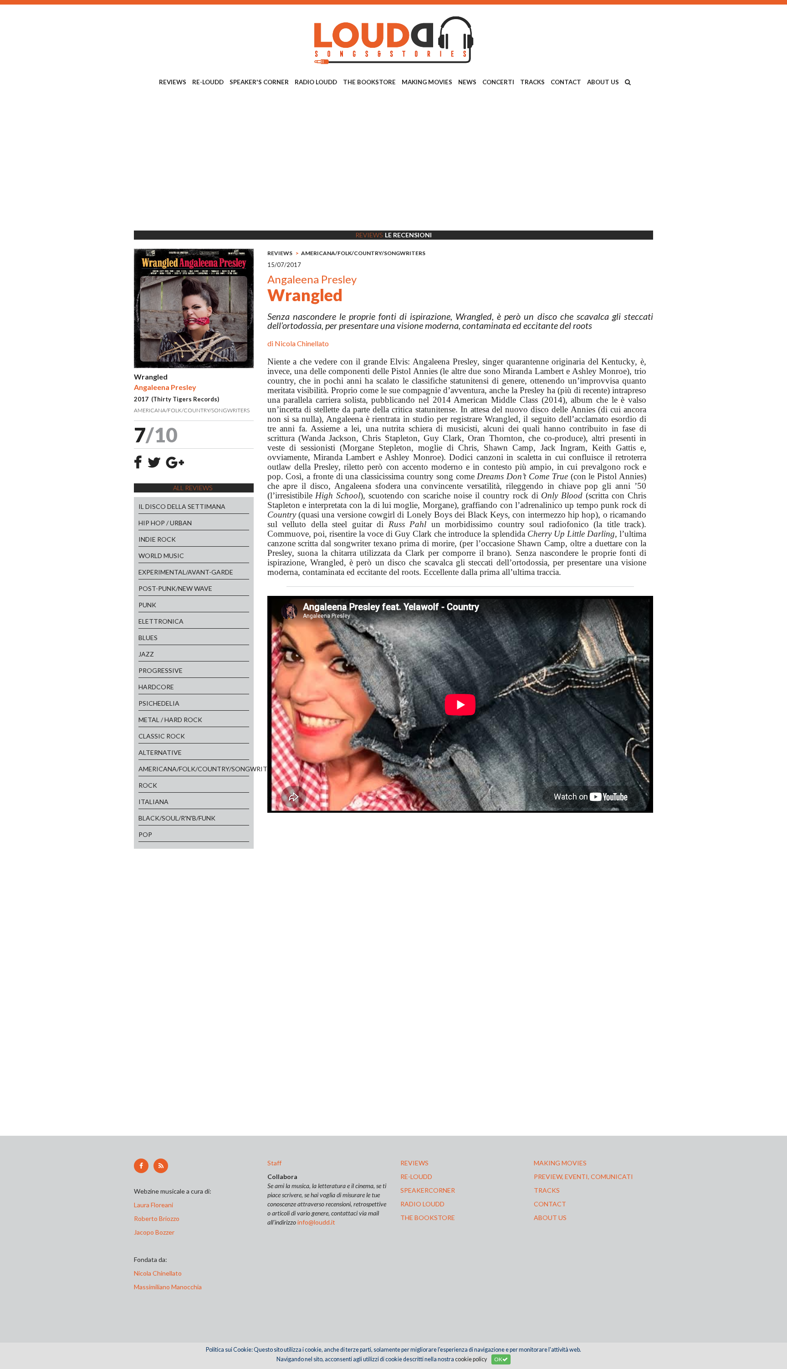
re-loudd (416, 1176)
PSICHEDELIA (158, 703)
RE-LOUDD (208, 82)
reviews (414, 1163)
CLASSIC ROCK (161, 736)
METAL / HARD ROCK (170, 719)
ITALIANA (153, 801)
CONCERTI (498, 82)
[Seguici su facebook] (141, 1166)
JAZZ (146, 654)
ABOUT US (603, 82)
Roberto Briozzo (156, 1218)
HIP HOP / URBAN (165, 523)
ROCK (147, 785)
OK (498, 1359)
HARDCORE (156, 687)
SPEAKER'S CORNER (259, 82)
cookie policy (471, 1359)
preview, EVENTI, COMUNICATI (583, 1176)
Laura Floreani (155, 1205)
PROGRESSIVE (160, 670)
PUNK (147, 605)
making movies (560, 1163)
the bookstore (427, 1217)
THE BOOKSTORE (369, 82)
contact (550, 1204)
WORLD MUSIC (161, 555)
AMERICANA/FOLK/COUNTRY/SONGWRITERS (193, 769)
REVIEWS (172, 82)
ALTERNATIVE (160, 752)
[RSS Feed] (160, 1166)
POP (145, 834)
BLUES (148, 637)
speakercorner (427, 1190)
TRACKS (532, 82)
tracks (547, 1190)
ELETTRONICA (161, 621)
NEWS (467, 82)
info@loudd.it (316, 1222)
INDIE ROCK (157, 539)
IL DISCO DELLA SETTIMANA (181, 506)
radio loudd (422, 1204)
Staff (274, 1163)
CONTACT (566, 82)
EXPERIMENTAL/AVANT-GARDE (185, 572)
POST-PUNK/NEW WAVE (175, 588)
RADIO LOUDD (316, 82)
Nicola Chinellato (302, 343)
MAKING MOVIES (427, 82)
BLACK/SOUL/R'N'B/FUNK (176, 818)
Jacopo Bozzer (154, 1232)
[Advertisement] (393, 160)
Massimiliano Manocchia (168, 1287)
